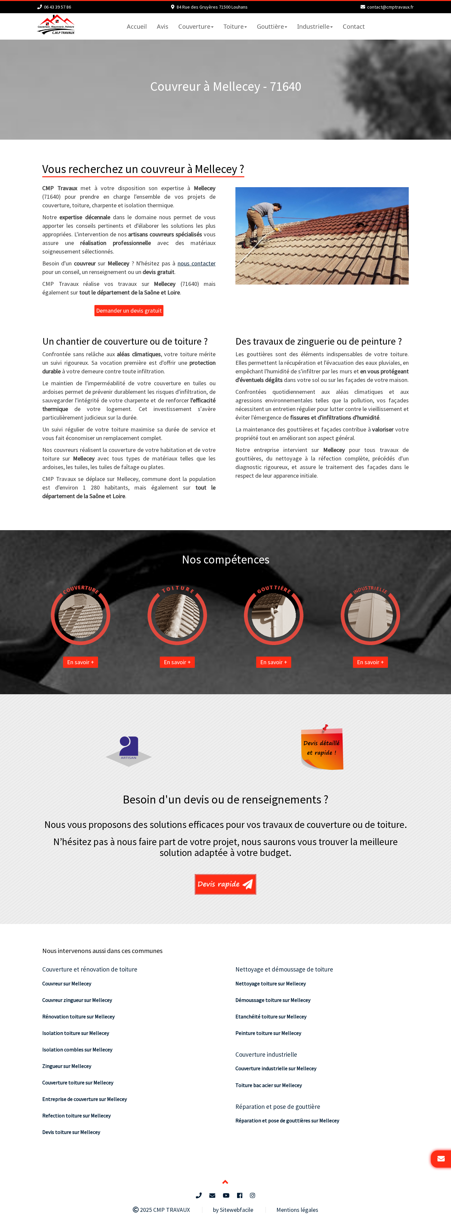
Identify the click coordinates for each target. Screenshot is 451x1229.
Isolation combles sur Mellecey (77, 1049)
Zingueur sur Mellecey (66, 1066)
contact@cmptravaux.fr (390, 7)
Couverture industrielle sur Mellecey (275, 1068)
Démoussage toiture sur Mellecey (272, 1000)
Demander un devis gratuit (129, 310)
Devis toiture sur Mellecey (71, 1132)
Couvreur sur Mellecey (66, 983)
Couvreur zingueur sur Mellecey (77, 1000)
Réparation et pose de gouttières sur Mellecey (287, 1120)
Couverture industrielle (266, 1054)
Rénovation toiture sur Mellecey (78, 1016)
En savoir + (80, 662)
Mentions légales (297, 1209)
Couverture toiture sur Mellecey (77, 1082)
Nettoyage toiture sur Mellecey (270, 983)
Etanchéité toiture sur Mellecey (270, 1016)
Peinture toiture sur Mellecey (268, 1033)
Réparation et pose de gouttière (277, 1106)
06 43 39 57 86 (57, 7)
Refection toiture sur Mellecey (76, 1115)
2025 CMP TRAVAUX (164, 1209)
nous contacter (197, 263)
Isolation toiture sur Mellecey (75, 1033)
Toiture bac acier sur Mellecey (268, 1085)
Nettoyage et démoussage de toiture (284, 969)
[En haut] (225, 1183)
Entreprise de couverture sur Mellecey (84, 1099)
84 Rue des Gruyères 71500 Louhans (212, 7)
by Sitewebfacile (233, 1209)
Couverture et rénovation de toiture (89, 969)
